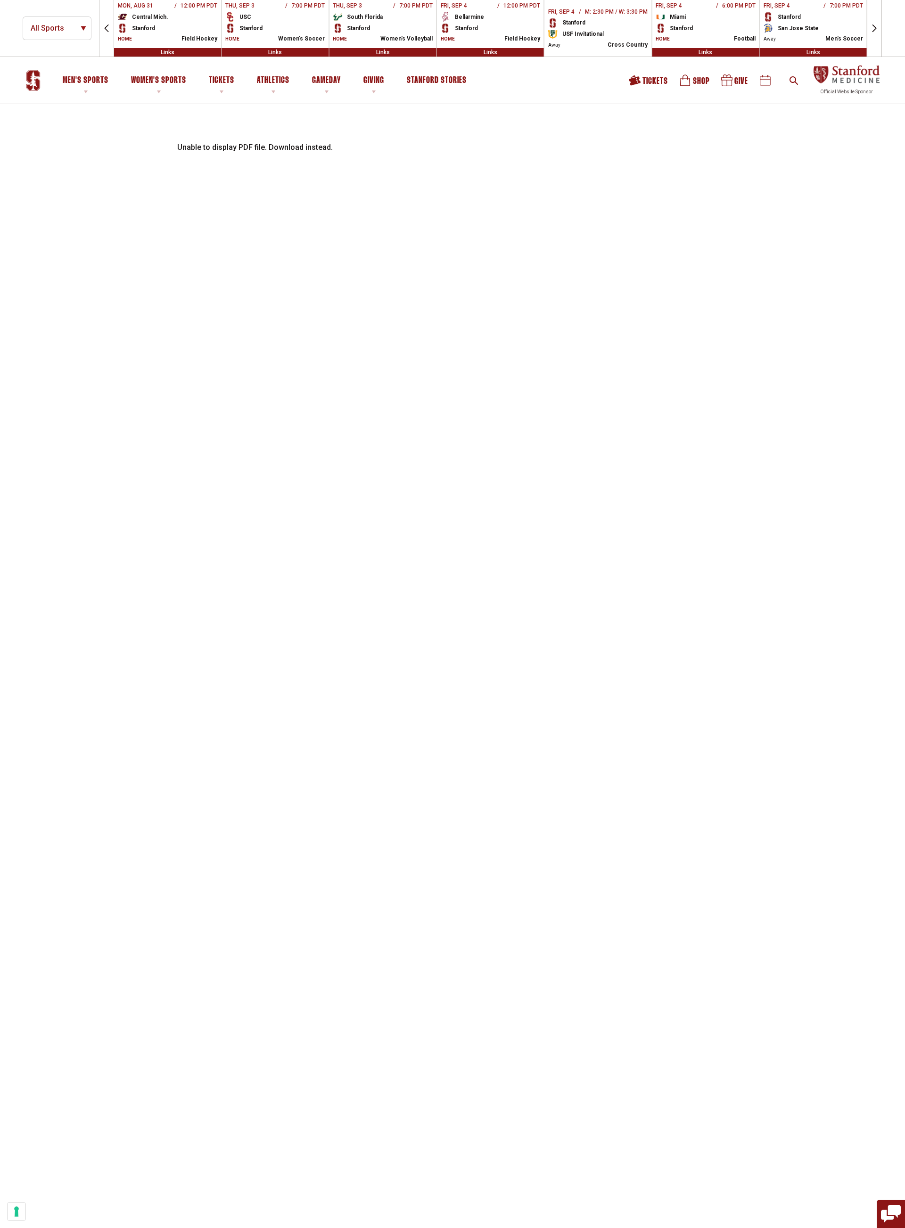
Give (735, 83)
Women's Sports (158, 80)
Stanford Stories (437, 82)
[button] (106, 28)
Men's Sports (85, 80)
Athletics (273, 80)
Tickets (221, 80)
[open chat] (891, 1214)
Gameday (326, 80)
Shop (695, 83)
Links (167, 52)
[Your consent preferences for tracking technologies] (16, 1211)
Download (286, 147)
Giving (373, 80)
